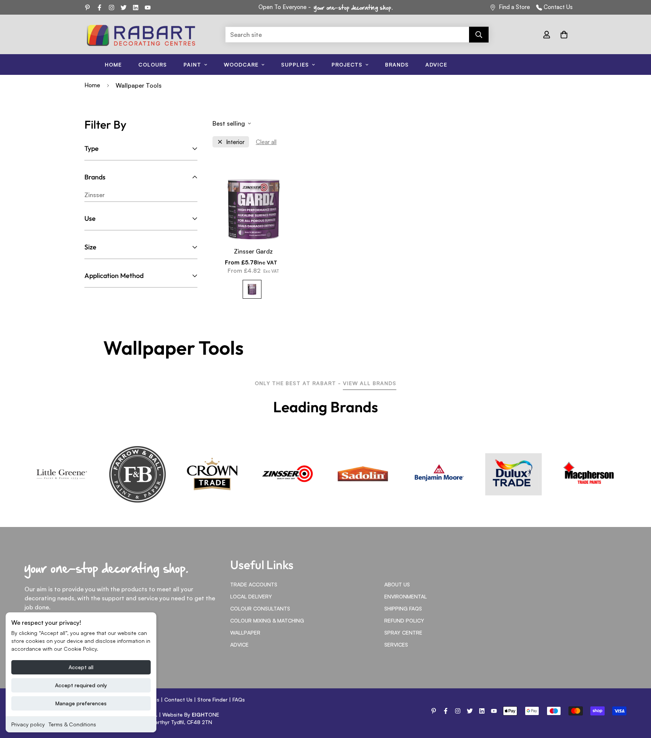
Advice (436, 64)
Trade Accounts (253, 584)
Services (396, 644)
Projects (347, 64)
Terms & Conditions (72, 724)
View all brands (369, 383)
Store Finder (212, 699)
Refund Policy (404, 620)
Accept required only (81, 685)
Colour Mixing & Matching (267, 620)
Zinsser (94, 195)
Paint (192, 64)
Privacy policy (28, 724)
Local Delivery (251, 596)
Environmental (405, 596)
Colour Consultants (260, 608)
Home (113, 64)
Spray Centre (403, 632)
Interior (235, 142)
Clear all (266, 142)
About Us (397, 584)
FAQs (238, 699)
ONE (205, 714)
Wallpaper (245, 632)
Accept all (81, 667)
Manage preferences (81, 703)
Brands (397, 64)
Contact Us (558, 7)
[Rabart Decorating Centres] (140, 34)
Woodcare (241, 64)
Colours (152, 64)
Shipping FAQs (403, 608)
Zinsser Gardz (253, 251)
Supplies (295, 64)
